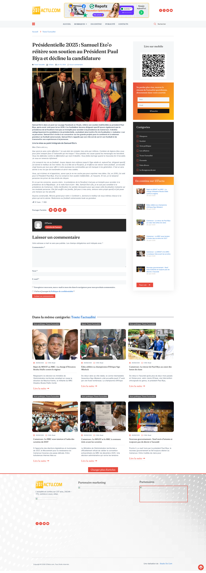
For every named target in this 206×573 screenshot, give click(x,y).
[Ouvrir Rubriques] (86, 24)
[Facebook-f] (160, 10)
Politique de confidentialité (62, 291)
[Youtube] (171, 10)
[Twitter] (167, 10)
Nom (35, 271)
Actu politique (39, 324)
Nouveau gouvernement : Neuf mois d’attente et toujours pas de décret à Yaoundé (158, 270)
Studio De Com (166, 563)
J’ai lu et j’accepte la (54, 291)
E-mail (35, 279)
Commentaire (38, 247)
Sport (84, 324)
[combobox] (162, 24)
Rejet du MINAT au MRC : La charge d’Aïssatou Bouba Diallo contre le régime (157, 191)
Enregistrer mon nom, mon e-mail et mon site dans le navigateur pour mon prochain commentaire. (74, 287)
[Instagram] (164, 10)
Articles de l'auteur (53, 227)
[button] (51, 210)
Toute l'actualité (48, 32)
